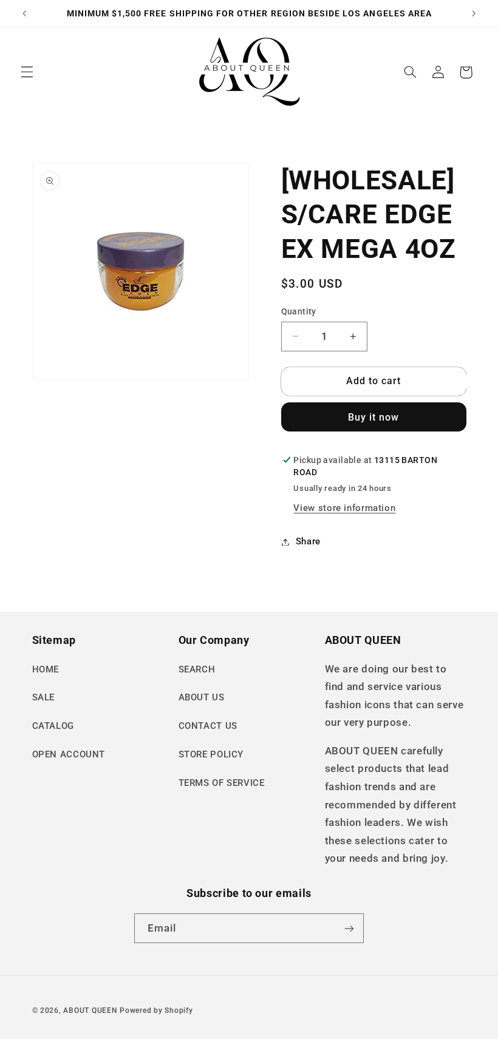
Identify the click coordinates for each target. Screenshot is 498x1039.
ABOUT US (202, 697)
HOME (46, 669)
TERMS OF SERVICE (222, 782)
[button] (27, 72)
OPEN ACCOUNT (69, 754)
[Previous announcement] (24, 13)
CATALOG (53, 725)
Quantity (298, 311)
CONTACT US (208, 725)
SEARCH (197, 669)
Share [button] (308, 541)
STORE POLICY (211, 754)
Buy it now (374, 417)
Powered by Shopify (156, 1010)
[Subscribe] (349, 928)
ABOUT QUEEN (90, 1010)
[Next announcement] (473, 13)
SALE (43, 697)
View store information (344, 508)
